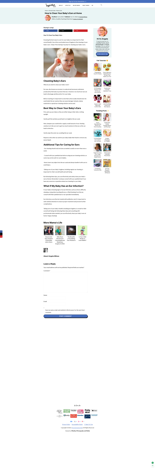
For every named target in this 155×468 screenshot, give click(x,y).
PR (92, 5)
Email (45, 301)
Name (45, 295)
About (61, 5)
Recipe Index (76, 5)
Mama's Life (59, 10)
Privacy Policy (66, 424)
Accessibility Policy (77, 424)
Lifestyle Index (52, 10)
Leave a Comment (78, 19)
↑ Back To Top (88, 424)
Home (46, 10)
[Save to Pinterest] (1, 236)
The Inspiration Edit (77, 427)
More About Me (102, 54)
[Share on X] (1, 234)
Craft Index (85, 5)
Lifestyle (68, 5)
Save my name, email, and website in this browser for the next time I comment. (65, 311)
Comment (47, 271)
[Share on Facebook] (1, 231)
